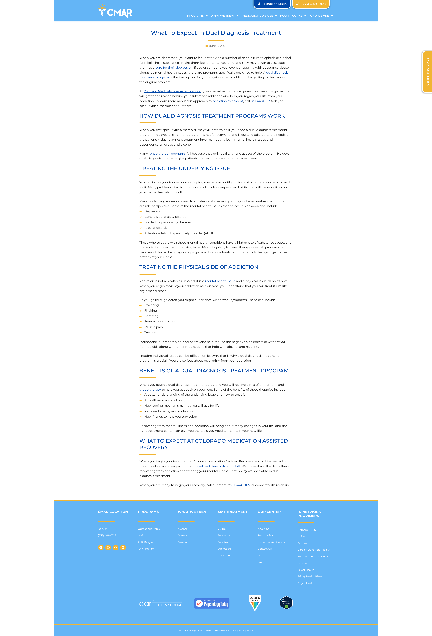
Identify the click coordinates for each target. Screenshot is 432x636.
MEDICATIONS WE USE (257, 15)
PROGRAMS (195, 15)
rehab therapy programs (167, 154)
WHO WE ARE (319, 15)
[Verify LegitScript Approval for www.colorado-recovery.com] (286, 608)
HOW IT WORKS (291, 15)
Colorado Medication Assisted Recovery (173, 91)
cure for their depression (174, 67)
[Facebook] (101, 547)
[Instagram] (108, 547)
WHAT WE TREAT (222, 15)
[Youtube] (115, 547)
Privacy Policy (246, 630)
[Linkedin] (123, 547)
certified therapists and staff (218, 466)
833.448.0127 (260, 101)
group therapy (150, 389)
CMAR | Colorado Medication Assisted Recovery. (211, 630)
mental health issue (220, 281)
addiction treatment (227, 101)
